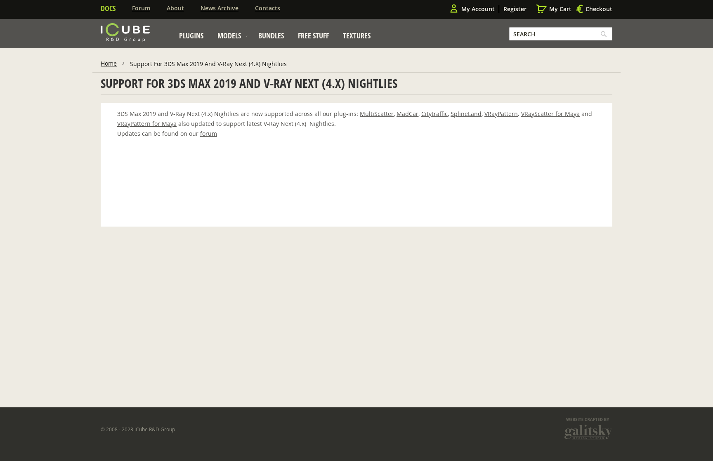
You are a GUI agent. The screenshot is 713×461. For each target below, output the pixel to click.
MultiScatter (377, 114)
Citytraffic (434, 114)
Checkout (599, 9)
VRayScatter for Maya (550, 114)
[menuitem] (191, 35)
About (175, 8)
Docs (108, 8)
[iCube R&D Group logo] (125, 32)
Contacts (267, 8)
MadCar (407, 114)
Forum (141, 8)
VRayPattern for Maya (147, 124)
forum (208, 133)
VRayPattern (501, 114)
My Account (478, 9)
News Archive (219, 8)
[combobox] (560, 33)
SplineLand (466, 114)
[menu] (275, 37)
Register (514, 9)
